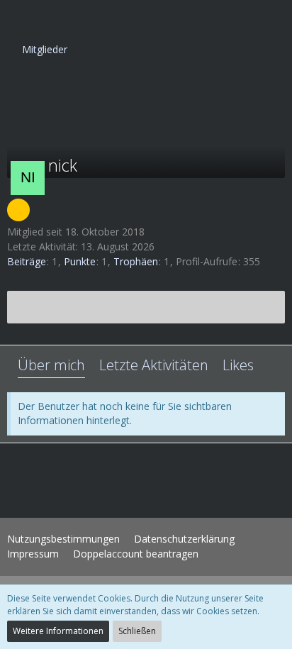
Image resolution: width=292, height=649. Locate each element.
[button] (18, 17)
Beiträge (26, 261)
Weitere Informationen (58, 631)
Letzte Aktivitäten (153, 365)
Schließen (137, 631)
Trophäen (135, 261)
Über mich (51, 365)
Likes (238, 365)
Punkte (80, 261)
